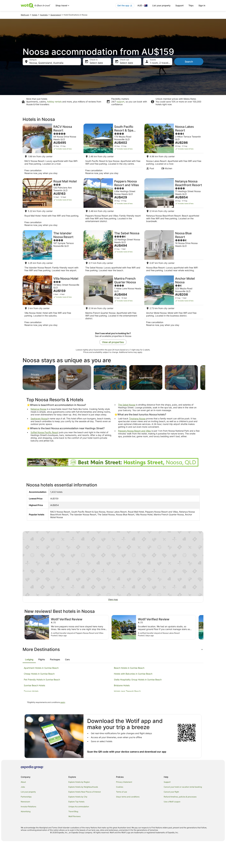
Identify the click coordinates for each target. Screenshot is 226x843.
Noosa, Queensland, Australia (46, 62)
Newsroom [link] (25, 801)
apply (62, 702)
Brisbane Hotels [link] (122, 685)
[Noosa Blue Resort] (173, 252)
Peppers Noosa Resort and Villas (134, 430)
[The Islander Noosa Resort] (52, 252)
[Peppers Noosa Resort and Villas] (113, 203)
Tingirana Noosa (137, 418)
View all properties (113, 342)
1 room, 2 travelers (161, 62)
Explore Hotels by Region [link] (79, 782)
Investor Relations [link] (28, 806)
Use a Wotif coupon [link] (172, 801)
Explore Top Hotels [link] (76, 801)
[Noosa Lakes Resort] (173, 150)
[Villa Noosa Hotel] (52, 301)
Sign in (201, 5)
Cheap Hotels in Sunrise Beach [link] (39, 673)
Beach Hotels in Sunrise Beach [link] (129, 668)
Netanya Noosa (38, 409)
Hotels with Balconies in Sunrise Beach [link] (133, 673)
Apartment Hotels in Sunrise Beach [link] (41, 668)
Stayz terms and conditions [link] (127, 797)
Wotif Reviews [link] (74, 816)
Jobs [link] (23, 787)
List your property (161, 5)
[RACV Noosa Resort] (52, 150)
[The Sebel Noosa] (113, 252)
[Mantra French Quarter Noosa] (113, 301)
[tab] (29, 659)
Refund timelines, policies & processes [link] (180, 797)
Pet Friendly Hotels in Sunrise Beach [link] (42, 679)
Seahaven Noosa (39, 418)
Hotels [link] (34, 15)
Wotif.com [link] (25, 15)
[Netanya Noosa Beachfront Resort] (173, 203)
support (120, 101)
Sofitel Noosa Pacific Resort (44, 432)
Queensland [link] (55, 15)
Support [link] (167, 782)
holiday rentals (54, 101)
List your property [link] (28, 792)
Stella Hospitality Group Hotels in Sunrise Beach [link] (138, 679)
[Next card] (205, 376)
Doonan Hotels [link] (31, 691)
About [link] (23, 782)
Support (179, 5)
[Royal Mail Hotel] (52, 203)
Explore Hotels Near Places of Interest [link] (84, 792)
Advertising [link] (25, 811)
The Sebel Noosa (126, 404)
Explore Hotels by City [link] (77, 797)
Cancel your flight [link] (171, 792)
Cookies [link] (119, 787)
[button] (113, 649)
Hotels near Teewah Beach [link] (127, 691)
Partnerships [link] (26, 797)
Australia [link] (44, 15)
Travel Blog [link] (73, 811)
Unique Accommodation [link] (78, 806)
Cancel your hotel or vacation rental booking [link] (183, 787)
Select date (96, 62)
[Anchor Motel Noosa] (173, 301)
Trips (191, 5)
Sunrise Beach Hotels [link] (34, 685)
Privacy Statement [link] (124, 782)
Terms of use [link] (121, 792)
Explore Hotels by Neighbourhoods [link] (83, 787)
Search (189, 61)
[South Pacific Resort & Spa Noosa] (113, 150)
